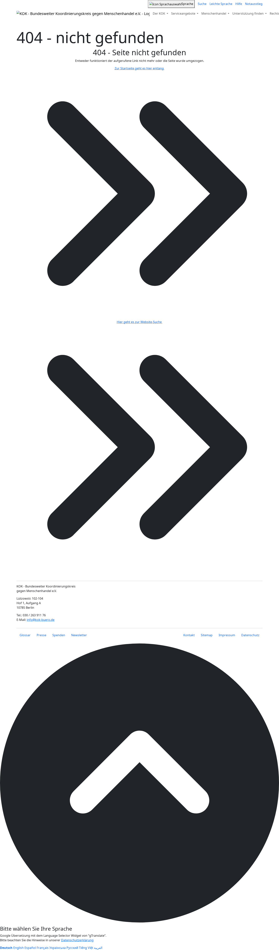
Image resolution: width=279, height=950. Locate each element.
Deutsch (6, 948)
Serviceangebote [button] (183, 13)
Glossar (25, 635)
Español (30, 948)
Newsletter (79, 635)
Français (43, 948)
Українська (57, 948)
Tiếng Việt (86, 948)
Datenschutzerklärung (77, 940)
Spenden (58, 635)
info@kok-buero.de (40, 620)
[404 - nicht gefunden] (83, 13)
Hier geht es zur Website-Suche (139, 322)
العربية (98, 948)
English (18, 948)
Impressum (227, 635)
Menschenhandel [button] (214, 13)
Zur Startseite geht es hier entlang (140, 68)
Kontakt (189, 635)
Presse (41, 635)
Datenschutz (250, 635)
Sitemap (207, 635)
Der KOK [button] (159, 13)
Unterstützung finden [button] (248, 13)
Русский (72, 948)
